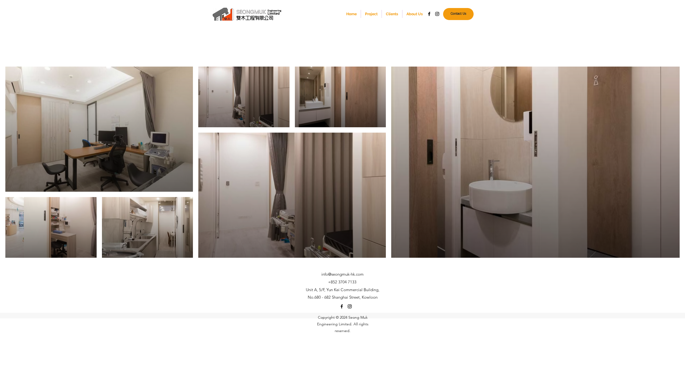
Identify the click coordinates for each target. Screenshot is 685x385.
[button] (371, 14)
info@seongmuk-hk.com (342, 274)
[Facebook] (429, 14)
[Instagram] (437, 14)
